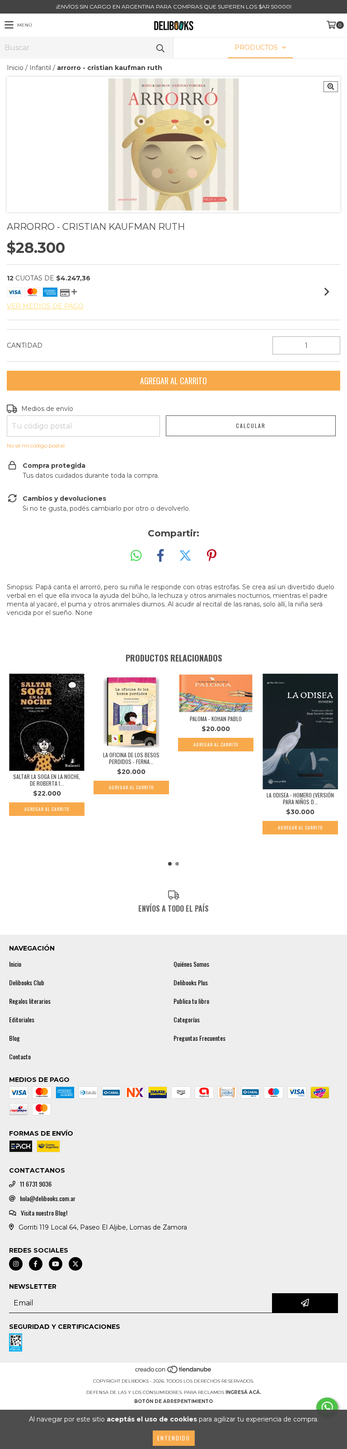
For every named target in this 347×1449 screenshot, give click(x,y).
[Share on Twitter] (185, 556)
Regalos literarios (30, 1001)
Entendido (173, 1438)
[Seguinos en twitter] (75, 1264)
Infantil (40, 68)
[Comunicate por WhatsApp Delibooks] (327, 1407)
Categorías (187, 1019)
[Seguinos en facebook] (35, 1264)
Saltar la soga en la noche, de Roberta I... (46, 780)
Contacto (20, 1056)
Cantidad (24, 345)
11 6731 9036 (36, 1183)
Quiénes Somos (191, 964)
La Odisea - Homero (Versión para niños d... (300, 798)
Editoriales (21, 1019)
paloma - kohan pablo (216, 718)
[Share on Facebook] (160, 556)
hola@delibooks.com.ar (47, 1198)
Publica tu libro (191, 1001)
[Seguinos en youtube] (55, 1264)
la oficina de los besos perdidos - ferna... (131, 758)
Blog (14, 1038)
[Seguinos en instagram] (16, 1264)
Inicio (15, 68)
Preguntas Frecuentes (199, 1038)
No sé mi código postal (36, 445)
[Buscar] (160, 47)
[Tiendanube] (173, 1372)
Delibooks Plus (191, 982)
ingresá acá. (243, 1392)
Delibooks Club (26, 982)
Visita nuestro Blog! (44, 1212)
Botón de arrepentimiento (173, 1401)
